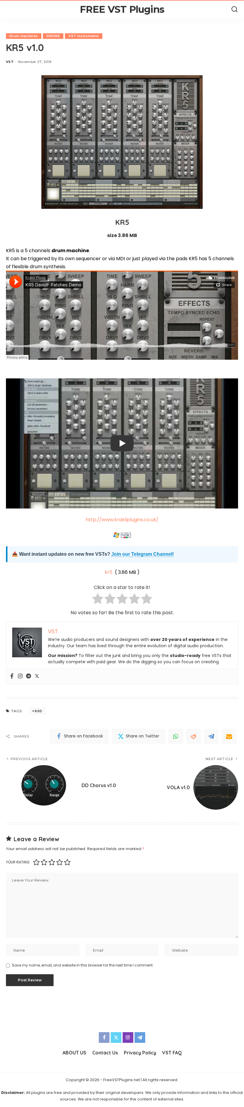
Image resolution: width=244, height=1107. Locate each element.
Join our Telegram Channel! (142, 554)
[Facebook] (12, 676)
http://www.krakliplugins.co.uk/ (122, 519)
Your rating (17, 862)
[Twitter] (37, 676)
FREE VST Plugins (122, 9)
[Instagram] (20, 676)
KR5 (38, 711)
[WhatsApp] (175, 736)
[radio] (97, 600)
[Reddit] (193, 736)
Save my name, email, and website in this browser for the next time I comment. (83, 965)
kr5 (108, 572)
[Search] (234, 9)
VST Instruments (83, 36)
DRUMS (53, 36)
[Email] (229, 736)
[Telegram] (28, 676)
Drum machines (24, 36)
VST (10, 62)
